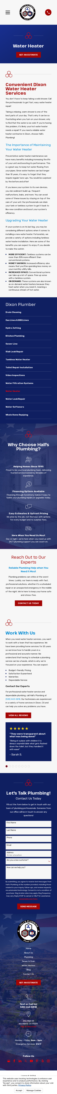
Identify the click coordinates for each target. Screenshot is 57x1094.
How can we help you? (16, 868)
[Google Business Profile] (8, 1060)
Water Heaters (28, 965)
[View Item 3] (13, 766)
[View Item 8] (29, 766)
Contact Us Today (28, 603)
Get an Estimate (28, 54)
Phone (9, 838)
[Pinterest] (37, 1060)
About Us (28, 953)
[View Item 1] (7, 766)
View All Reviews (18, 715)
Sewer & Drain (28, 961)
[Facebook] (14, 1060)
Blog (28, 970)
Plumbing (28, 957)
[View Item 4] (16, 766)
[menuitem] (29, 313)
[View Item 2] (10, 766)
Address (10, 853)
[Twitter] (25, 1060)
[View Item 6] (22, 766)
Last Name (11, 830)
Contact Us (28, 974)
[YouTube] (31, 1060)
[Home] (27, 12)
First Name (11, 823)
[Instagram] (48, 1060)
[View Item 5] (19, 766)
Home (28, 948)
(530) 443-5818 (13, 699)
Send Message (28, 906)
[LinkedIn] (20, 1060)
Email (9, 845)
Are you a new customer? (17, 860)
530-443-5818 (28, 1006)
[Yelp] (42, 1060)
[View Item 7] (26, 766)
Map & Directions (28, 1026)
